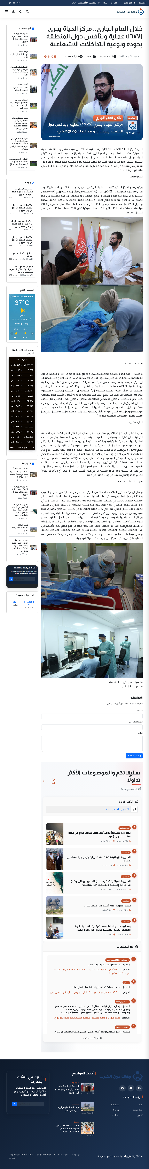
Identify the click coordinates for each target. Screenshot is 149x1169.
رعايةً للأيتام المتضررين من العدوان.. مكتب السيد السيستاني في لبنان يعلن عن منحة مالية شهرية (91, 971)
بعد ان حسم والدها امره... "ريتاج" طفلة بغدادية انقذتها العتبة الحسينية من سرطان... (20, 545)
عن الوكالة (75, 1154)
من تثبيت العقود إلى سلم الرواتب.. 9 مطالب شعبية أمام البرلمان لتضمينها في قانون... (19, 143)
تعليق (140, 733)
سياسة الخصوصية (43, 1154)
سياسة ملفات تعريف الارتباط (21, 1154)
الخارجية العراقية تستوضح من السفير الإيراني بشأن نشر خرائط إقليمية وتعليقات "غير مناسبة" (101, 883)
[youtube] (131, 1088)
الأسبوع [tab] (125, 809)
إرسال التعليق (134, 755)
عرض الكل (53, 781)
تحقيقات (115, 1104)
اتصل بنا (114, 3)
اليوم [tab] (134, 809)
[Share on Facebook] (55, 56)
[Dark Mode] (20, 12)
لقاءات (89, 56)
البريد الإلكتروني (136, 722)
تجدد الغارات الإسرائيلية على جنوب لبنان (107, 905)
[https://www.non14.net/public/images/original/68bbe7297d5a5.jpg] (92, 643)
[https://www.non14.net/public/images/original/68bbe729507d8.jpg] (92, 576)
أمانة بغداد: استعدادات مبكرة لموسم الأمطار (20, 87)
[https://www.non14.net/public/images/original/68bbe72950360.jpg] (92, 318)
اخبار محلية (138, 1110)
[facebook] (139, 1088)
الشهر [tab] (116, 809)
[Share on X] (52, 56)
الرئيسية (142, 3)
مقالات (115, 1115)
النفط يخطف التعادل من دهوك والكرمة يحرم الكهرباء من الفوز (19, 71)
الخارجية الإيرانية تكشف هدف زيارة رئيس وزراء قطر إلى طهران (98, 859)
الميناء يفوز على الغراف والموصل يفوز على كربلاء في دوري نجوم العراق (18, 104)
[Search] (27, 12)
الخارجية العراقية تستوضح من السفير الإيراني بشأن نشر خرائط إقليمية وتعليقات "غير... (20, 509)
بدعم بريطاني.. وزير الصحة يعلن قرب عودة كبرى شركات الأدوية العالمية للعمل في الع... (20, 123)
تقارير (140, 1115)
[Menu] (6, 12)
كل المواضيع (129, 3)
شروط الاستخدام (61, 1154)
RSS (105, 3)
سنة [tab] (108, 809)
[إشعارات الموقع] (13, 12)
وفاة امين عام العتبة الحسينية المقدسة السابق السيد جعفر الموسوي (87, 1017)
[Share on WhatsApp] (49, 56)
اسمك (140, 710)
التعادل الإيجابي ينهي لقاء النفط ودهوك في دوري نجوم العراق (18, 162)
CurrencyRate (28, 451)
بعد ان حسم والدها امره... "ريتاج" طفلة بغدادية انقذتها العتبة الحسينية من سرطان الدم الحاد (103, 928)
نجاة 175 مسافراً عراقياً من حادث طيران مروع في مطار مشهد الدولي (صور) (99, 834)
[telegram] (122, 1088)
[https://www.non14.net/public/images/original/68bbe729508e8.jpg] (92, 250)
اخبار (141, 1104)
